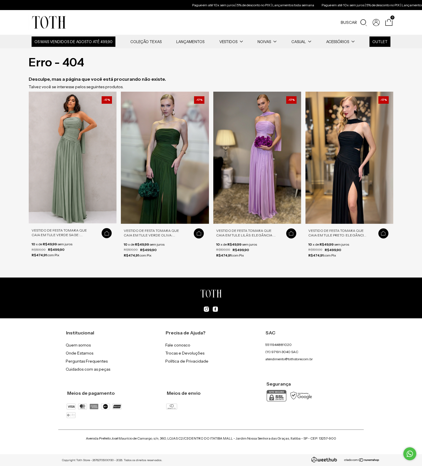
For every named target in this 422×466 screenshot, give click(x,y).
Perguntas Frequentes (87, 361)
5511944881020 (278, 344)
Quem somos (78, 345)
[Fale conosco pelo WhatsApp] (409, 453)
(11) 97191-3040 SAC (281, 352)
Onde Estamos (79, 353)
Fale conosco (177, 345)
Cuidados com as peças (88, 369)
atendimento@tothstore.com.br (289, 359)
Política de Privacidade (186, 361)
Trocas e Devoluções (184, 353)
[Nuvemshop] (362, 460)
